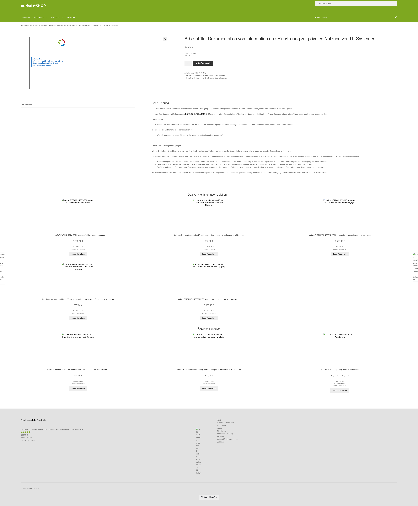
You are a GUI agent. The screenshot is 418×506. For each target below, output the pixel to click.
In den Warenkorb (203, 63)
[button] (165, 39)
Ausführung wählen (340, 390)
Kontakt (220, 428)
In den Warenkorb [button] (78, 254)
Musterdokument (221, 78)
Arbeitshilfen (43, 25)
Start (25, 25)
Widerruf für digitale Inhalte (227, 439)
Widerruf (220, 436)
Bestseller (71, 17)
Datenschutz (39, 17)
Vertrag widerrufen (209, 497)
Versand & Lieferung (225, 433)
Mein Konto (221, 431)
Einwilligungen (219, 75)
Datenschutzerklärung (225, 422)
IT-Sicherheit (55, 17)
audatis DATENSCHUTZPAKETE (192, 114)
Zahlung (220, 442)
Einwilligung (209, 78)
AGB (219, 420)
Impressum (221, 425)
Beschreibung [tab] (26, 104)
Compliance (25, 17)
